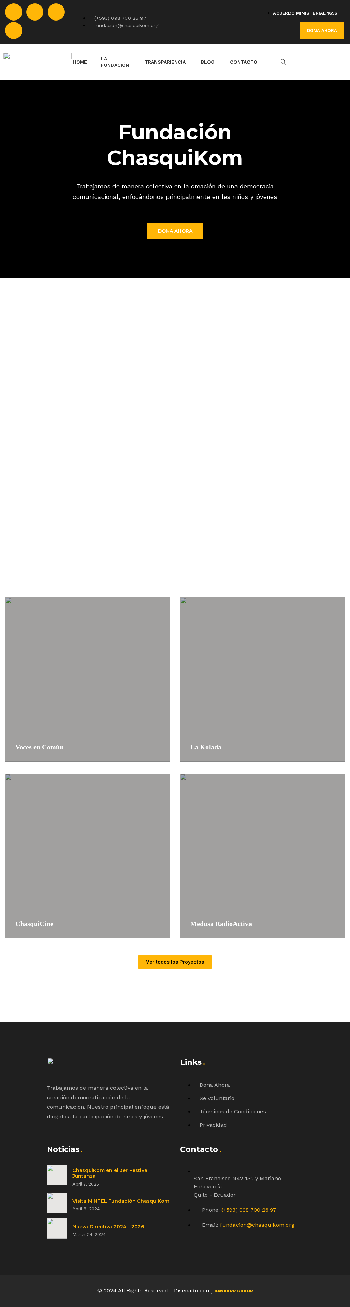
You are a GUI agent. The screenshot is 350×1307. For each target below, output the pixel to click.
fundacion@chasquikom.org (257, 1225)
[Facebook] (13, 12)
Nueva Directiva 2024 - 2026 (108, 1227)
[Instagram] (56, 12)
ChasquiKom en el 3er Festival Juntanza (110, 1173)
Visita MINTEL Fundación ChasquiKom (120, 1201)
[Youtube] (13, 30)
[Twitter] (34, 12)
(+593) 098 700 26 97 (249, 1210)
